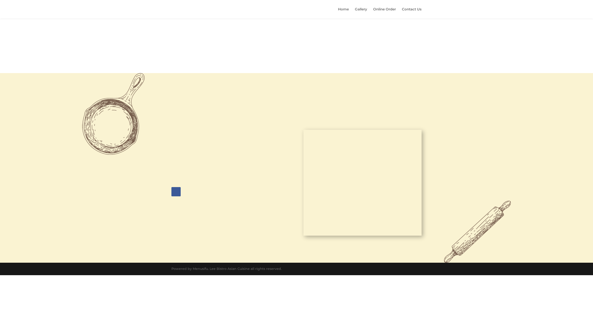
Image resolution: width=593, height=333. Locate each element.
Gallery (361, 9)
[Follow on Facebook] (176, 191)
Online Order (384, 9)
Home (343, 9)
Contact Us (412, 9)
